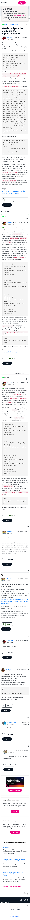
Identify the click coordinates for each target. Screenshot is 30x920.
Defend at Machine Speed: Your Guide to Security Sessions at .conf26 (14, 860)
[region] (15, 911)
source (4, 193)
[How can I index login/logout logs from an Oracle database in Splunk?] (25, 373)
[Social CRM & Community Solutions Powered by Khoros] (24, 893)
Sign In (22, 3)
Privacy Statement (14, 913)
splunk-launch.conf (14, 193)
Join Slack (15, 811)
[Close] (27, 905)
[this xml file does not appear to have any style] (28, 373)
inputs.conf (15, 191)
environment (6, 191)
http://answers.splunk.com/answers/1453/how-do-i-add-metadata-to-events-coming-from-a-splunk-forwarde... (15, 601)
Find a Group (15, 832)
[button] (27, 25)
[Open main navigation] (28, 2)
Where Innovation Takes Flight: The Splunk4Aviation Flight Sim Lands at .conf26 (13, 873)
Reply (7, 205)
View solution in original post (10, 352)
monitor (23, 191)
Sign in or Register (19, 15)
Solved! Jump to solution (11, 24)
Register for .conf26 (15, 790)
